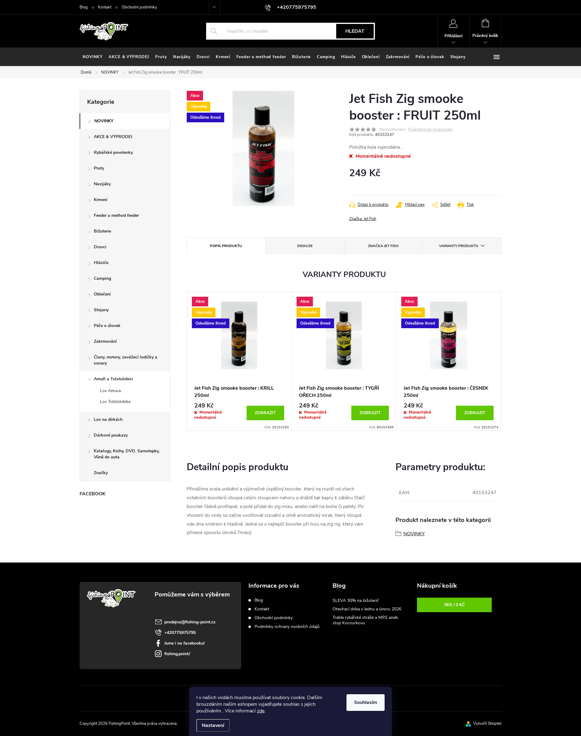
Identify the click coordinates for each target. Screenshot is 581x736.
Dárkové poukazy (111, 435)
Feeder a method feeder (116, 215)
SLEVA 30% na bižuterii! (356, 600)
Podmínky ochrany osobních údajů (287, 626)
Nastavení (213, 725)
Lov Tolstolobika (115, 401)
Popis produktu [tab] (226, 245)
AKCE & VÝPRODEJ (113, 137)
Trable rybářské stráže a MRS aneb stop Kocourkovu (365, 620)
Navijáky (102, 184)
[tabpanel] (239, 361)
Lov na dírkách (108, 419)
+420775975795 (180, 632)
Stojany (101, 310)
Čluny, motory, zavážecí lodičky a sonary (125, 360)
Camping (102, 278)
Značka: (362, 219)
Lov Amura (110, 391)
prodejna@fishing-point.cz (189, 622)
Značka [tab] (383, 245)
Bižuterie (102, 231)
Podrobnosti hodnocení (430, 129)
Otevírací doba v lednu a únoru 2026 (367, 609)
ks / (454, 605)
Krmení (100, 200)
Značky (101, 473)
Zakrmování (105, 341)
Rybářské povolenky (113, 152)
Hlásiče (101, 263)
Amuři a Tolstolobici (113, 379)
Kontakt (104, 7)
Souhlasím (365, 702)
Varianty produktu (458, 245)
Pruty (99, 168)
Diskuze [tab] (305, 245)
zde (260, 711)
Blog (84, 7)
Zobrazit (265, 413)
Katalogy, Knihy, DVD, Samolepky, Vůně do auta (126, 454)
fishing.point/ (177, 654)
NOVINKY (103, 121)
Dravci (100, 247)
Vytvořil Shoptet (487, 723)
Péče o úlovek (107, 325)
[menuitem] (93, 57)
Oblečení (102, 294)
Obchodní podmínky (139, 7)
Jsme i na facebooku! (184, 643)
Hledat (354, 31)
